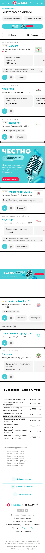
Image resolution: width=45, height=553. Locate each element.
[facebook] (22, 510)
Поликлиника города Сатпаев (17, 333)
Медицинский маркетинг (22, 521)
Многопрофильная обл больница (21, 191)
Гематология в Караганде (16, 461)
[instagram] (19, 510)
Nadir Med (8, 89)
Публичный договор (32, 525)
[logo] (20, 3)
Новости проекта (27, 515)
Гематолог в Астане (33, 18)
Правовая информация (14, 525)
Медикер (7, 219)
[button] (33, 35)
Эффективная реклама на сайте (14, 184)
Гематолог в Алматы (12, 18)
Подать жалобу (27, 528)
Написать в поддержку (22, 531)
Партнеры (15, 528)
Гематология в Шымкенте (17, 456)
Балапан (7, 354)
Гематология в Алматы (15, 451)
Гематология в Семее (15, 465)
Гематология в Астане (15, 454)
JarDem (13, 45)
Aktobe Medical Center (21, 301)
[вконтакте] (26, 510)
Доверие (14, 122)
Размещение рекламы (22, 518)
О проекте (15, 515)
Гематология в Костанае (16, 463)
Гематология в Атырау (15, 458)
